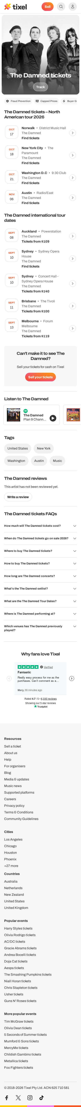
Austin (39, 460)
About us (10, 753)
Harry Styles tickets (18, 928)
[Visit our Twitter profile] (18, 1097)
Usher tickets (13, 994)
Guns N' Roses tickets (20, 1000)
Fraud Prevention (21, 101)
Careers (10, 799)
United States (17, 448)
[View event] (72, 133)
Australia (10, 881)
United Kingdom (16, 907)
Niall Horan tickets (17, 981)
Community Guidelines (21, 818)
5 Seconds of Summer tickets (25, 1034)
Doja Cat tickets (15, 961)
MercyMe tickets (16, 1047)
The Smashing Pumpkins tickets (28, 974)
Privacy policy (14, 805)
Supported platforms (19, 792)
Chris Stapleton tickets (20, 987)
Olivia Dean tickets (18, 1028)
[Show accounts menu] (73, 6)
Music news (13, 786)
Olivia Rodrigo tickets (20, 935)
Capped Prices (48, 101)
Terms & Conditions (18, 812)
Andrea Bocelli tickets (20, 954)
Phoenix (10, 859)
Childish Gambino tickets (22, 1054)
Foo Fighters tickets (18, 1067)
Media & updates (16, 779)
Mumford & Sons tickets (21, 1041)
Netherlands (13, 888)
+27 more (11, 865)
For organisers (14, 766)
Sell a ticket (12, 746)
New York (43, 448)
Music (57, 460)
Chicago (10, 846)
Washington (16, 460)
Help (7, 759)
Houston (10, 852)
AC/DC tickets (14, 941)
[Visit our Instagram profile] (29, 1097)
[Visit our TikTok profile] (41, 1097)
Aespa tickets (14, 968)
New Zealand (14, 894)
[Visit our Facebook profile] (6, 1097)
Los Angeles (13, 839)
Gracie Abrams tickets (20, 948)
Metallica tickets (16, 1061)
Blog (7, 772)
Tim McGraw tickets (18, 1021)
